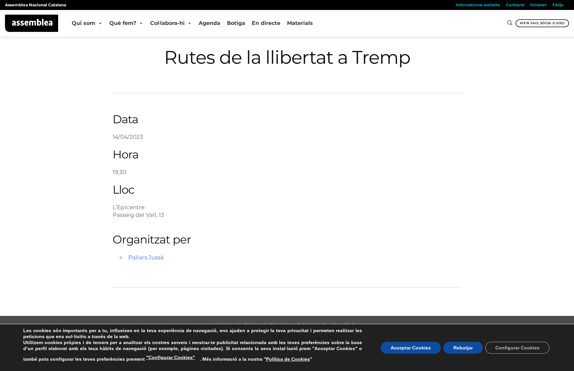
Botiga (236, 23)
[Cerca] (510, 23)
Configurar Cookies (517, 347)
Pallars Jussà (146, 257)
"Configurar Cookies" (170, 357)
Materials (300, 23)
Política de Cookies (288, 359)
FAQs (557, 4)
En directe (266, 23)
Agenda (209, 23)
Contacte (515, 4)
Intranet (538, 4)
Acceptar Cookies (411, 347)
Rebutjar (463, 347)
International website (478, 4)
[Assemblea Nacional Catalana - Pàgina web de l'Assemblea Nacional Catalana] (31, 23)
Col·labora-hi (167, 23)
